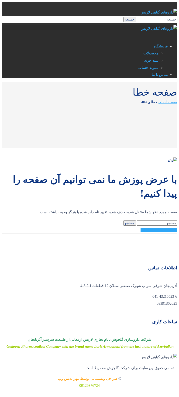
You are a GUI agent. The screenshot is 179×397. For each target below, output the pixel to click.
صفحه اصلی (167, 102)
